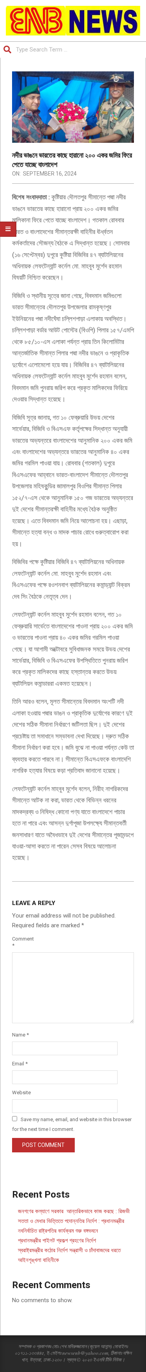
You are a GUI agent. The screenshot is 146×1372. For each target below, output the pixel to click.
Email (20, 1064)
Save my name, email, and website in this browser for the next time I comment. (72, 1124)
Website (21, 1092)
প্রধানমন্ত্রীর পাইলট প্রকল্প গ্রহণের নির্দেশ (57, 1240)
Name (20, 1035)
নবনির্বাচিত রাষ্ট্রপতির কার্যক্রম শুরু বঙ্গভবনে (58, 1230)
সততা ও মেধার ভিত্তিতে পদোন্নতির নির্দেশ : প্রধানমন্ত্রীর (71, 1221)
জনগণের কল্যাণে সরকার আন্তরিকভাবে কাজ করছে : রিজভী (74, 1211)
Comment (21, 942)
